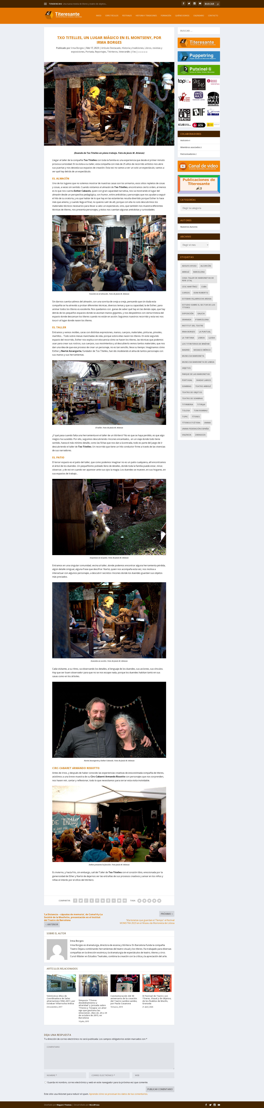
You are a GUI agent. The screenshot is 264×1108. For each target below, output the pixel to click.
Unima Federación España (195, 428)
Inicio (98, 15)
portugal (187, 380)
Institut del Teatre (192, 325)
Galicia (201, 313)
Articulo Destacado (111, 47)
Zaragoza (200, 434)
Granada (186, 319)
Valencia (186, 434)
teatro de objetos (192, 392)
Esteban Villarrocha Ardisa (196, 298)
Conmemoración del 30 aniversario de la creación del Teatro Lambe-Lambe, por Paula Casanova (124, 1000)
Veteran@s (124, 51)
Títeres (196, 416)
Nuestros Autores (188, 226)
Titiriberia (187, 404)
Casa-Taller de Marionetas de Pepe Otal (198, 279)
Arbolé (185, 272)
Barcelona (199, 272)
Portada (90, 51)
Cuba (203, 286)
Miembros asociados (190, 147)
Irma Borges (77, 47)
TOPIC (185, 416)
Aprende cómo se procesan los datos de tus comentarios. (118, 1093)
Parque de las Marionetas (196, 374)
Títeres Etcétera (191, 422)
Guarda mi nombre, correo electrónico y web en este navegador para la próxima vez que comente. (97, 1082)
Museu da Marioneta (193, 356)
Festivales (127, 15)
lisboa (201, 337)
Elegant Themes (64, 1105)
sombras (186, 386)
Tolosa (186, 410)
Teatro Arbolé (203, 386)
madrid (186, 350)
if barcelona (202, 319)
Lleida (212, 337)
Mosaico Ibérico (202, 350)
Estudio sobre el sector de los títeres (198, 306)
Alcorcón (205, 265)
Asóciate (184, 140)
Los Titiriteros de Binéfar (196, 343)
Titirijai (201, 404)
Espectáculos (111, 15)
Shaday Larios (203, 380)
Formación (166, 15)
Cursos (186, 292)
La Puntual (205, 331)
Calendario (198, 15)
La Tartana (188, 337)
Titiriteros (112, 51)
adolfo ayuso (189, 265)
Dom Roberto (201, 292)
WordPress (94, 1105)
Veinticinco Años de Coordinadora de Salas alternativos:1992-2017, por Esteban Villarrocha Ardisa (61, 1000)
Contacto (213, 15)
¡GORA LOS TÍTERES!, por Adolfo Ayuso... (81, 3)
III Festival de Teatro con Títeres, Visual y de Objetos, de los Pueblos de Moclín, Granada (156, 1000)
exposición (187, 313)
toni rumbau (200, 410)
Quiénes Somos (182, 15)
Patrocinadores (187, 154)
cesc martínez (189, 286)
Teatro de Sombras (192, 398)
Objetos (186, 368)
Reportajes (100, 51)
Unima (207, 422)
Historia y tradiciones (146, 15)
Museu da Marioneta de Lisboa (198, 362)
